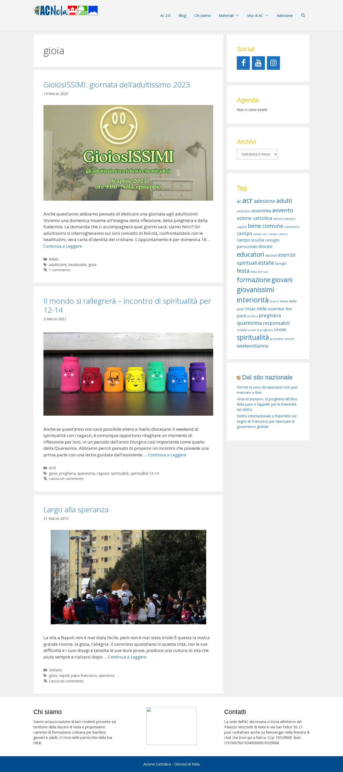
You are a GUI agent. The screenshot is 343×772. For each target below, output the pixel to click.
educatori (250, 254)
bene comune (265, 226)
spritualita (276, 339)
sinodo (280, 329)
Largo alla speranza (75, 509)
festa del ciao (259, 271)
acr (247, 200)
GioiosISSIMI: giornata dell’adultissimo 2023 (116, 84)
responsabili (276, 323)
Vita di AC (255, 15)
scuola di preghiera (260, 330)
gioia (92, 264)
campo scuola (250, 240)
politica (252, 316)
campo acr (260, 234)
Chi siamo (202, 15)
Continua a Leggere (62, 246)
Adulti (54, 259)
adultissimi (58, 264)
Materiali (226, 15)
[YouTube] (258, 63)
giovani (282, 279)
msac (250, 308)
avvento (282, 210)
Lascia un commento (66, 478)
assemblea (261, 210)
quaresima (86, 473)
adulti (284, 201)
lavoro (274, 301)
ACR (52, 467)
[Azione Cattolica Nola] (66, 10)
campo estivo (278, 234)
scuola (242, 330)
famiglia (281, 263)
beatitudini (77, 264)
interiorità (253, 299)
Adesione (285, 15)
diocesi (265, 246)
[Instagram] (273, 63)
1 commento (59, 269)
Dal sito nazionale (267, 377)
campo (244, 233)
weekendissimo (252, 346)
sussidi (289, 339)
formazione (253, 279)
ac (239, 201)
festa (243, 270)
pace (241, 315)
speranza (106, 675)
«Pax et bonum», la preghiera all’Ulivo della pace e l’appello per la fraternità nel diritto (267, 404)
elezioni (271, 255)
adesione (264, 201)
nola (262, 308)
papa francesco (84, 675)
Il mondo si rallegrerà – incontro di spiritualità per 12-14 (127, 305)
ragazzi (103, 473)
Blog (182, 15)
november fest (280, 308)
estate (266, 262)
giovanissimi (255, 289)
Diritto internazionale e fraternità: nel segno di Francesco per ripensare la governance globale (267, 421)
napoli (64, 675)
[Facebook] (243, 63)
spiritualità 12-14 (145, 473)
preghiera (67, 473)
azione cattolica (254, 218)
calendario (292, 227)
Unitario (55, 670)
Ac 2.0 (165, 15)
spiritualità (120, 473)
